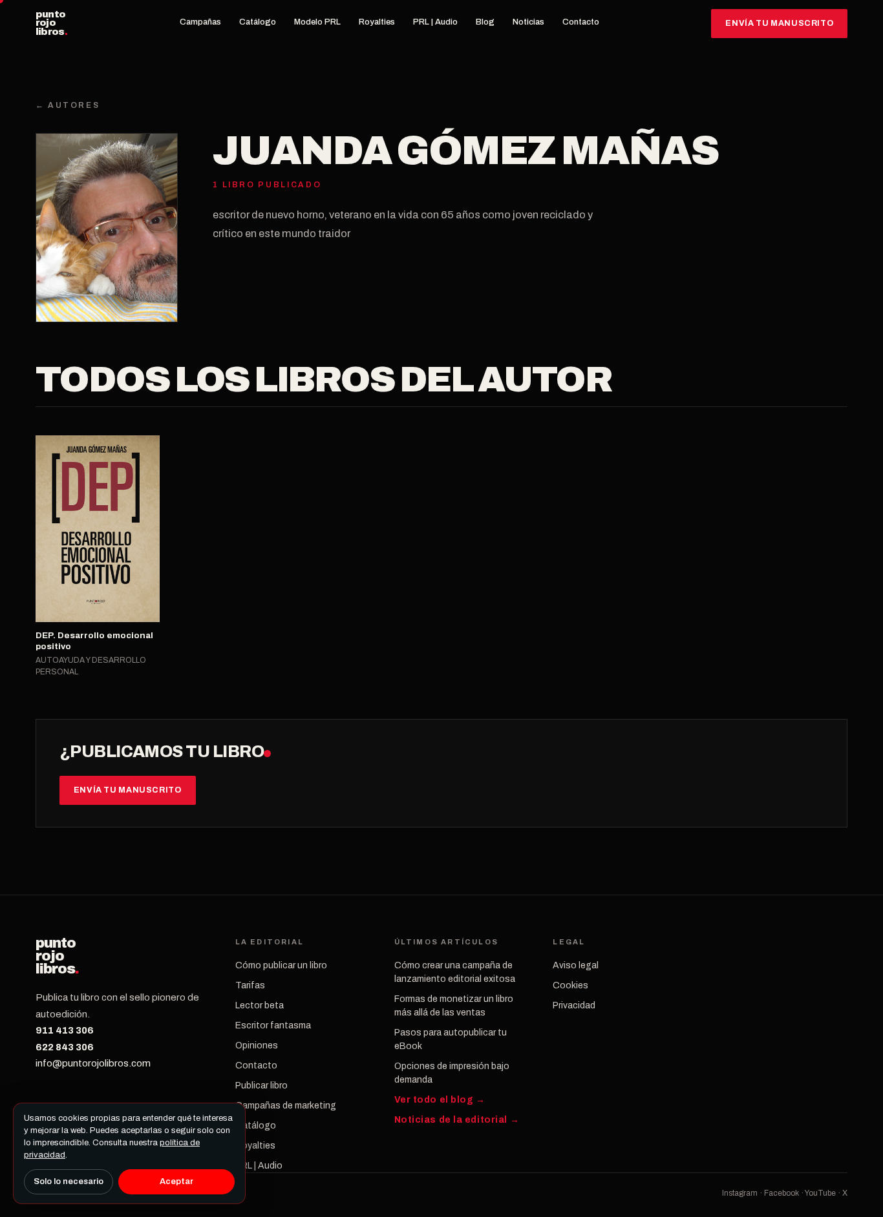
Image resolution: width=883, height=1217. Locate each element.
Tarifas (250, 985)
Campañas (200, 21)
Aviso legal (576, 965)
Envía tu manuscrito (779, 23)
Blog (485, 21)
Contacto (580, 21)
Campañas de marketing (285, 1105)
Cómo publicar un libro (281, 965)
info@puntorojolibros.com (93, 1063)
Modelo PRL (317, 21)
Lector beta (259, 1005)
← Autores (68, 105)
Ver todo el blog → (439, 1100)
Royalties (377, 21)
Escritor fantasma (273, 1025)
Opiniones (256, 1045)
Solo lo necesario (68, 1181)
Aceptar (176, 1181)
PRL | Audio (435, 21)
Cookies (570, 985)
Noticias (528, 21)
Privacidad (574, 1005)
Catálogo (257, 21)
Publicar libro (261, 1085)
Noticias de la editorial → (457, 1120)
